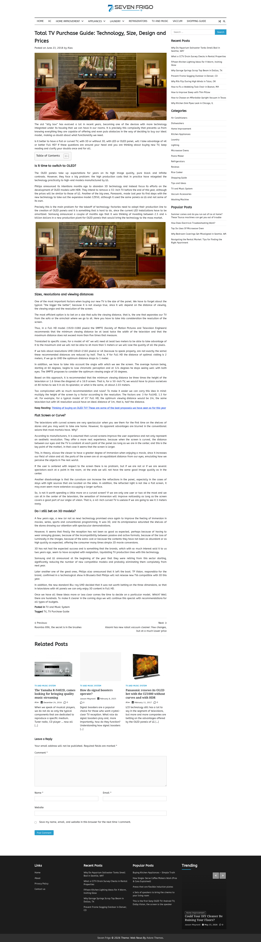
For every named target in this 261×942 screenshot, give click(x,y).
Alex (70, 47)
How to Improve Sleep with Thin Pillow (190, 92)
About (37, 878)
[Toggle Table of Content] (64, 156)
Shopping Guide (196, 21)
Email (107, 792)
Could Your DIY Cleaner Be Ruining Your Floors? (204, 918)
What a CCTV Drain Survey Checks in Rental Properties (198, 56)
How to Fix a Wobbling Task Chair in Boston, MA (195, 87)
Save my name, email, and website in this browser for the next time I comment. (85, 822)
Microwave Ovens (180, 150)
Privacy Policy (41, 883)
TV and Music (160, 21)
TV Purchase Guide (58, 611)
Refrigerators (138, 21)
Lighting (175, 145)
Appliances (95, 21)
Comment (41, 752)
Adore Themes (155, 937)
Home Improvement (68, 21)
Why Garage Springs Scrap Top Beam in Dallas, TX (196, 70)
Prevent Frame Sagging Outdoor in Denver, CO (194, 76)
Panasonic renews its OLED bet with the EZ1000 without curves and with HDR (145, 694)
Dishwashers (177, 123)
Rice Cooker (177, 172)
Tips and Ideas (178, 183)
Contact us (40, 889)
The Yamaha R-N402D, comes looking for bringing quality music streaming (55, 694)
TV (45, 611)
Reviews (175, 167)
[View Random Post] (219, 21)
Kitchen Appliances (180, 134)
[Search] (224, 21)
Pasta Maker (177, 156)
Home (40, 21)
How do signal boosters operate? (96, 692)
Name (39, 792)
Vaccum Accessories (181, 194)
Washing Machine (180, 199)
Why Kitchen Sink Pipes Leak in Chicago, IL (192, 103)
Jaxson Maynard (87, 699)
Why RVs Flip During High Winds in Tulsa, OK (193, 81)
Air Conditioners (179, 118)
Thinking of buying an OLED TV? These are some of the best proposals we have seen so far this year (109, 407)
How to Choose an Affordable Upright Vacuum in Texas (198, 98)
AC (49, 21)
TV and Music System (58, 607)
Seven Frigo (104, 937)
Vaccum (177, 21)
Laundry (115, 21)
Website (39, 807)
